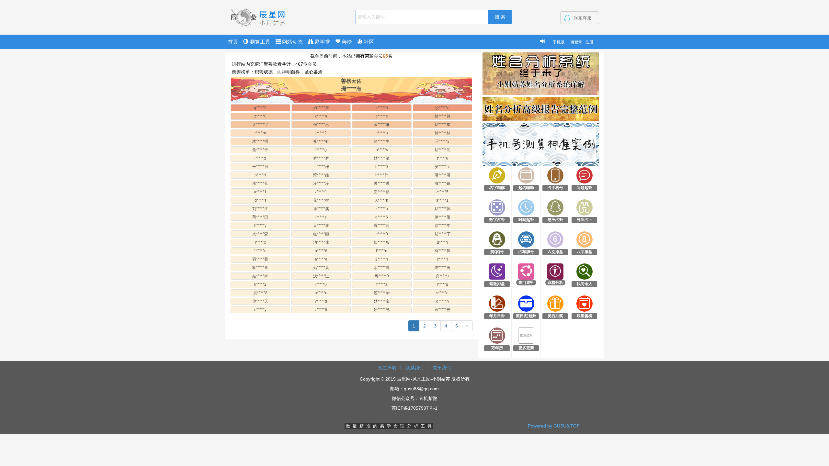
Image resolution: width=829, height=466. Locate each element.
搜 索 (500, 16)
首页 (233, 42)
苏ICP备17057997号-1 (414, 408)
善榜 (346, 42)
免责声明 (387, 367)
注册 (589, 42)
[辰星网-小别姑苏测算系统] (259, 16)
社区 (368, 42)
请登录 (576, 42)
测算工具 (259, 42)
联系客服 (582, 18)
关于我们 (442, 367)
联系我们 (414, 367)
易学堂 (321, 42)
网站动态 (292, 42)
